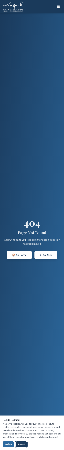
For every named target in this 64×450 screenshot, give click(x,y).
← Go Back (46, 255)
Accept (21, 444)
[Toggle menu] (58, 6)
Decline (8, 444)
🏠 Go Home (19, 255)
